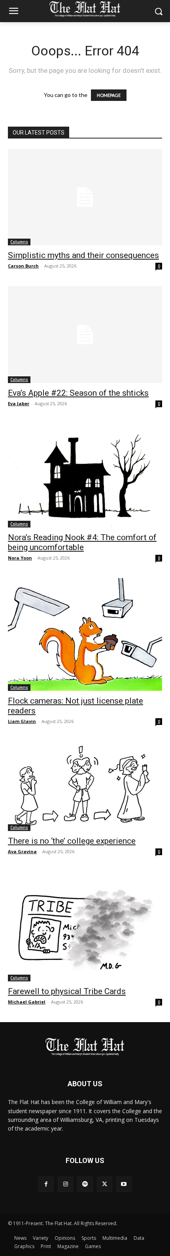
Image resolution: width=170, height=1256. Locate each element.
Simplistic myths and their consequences (83, 255)
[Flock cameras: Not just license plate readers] (85, 634)
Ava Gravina (22, 851)
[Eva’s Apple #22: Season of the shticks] (85, 334)
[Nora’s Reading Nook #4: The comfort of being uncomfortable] (85, 476)
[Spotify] (85, 1184)
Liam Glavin (22, 721)
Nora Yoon (20, 558)
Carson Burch (23, 266)
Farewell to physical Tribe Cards (67, 991)
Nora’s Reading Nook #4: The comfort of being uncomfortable (82, 542)
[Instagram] (65, 1184)
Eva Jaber (18, 403)
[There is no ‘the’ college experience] (85, 786)
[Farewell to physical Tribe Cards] (85, 926)
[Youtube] (124, 1184)
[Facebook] (46, 1184)
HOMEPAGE (109, 95)
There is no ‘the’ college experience (72, 841)
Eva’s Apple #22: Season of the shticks (78, 393)
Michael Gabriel (26, 1002)
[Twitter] (104, 1184)
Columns (19, 242)
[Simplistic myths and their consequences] (85, 197)
